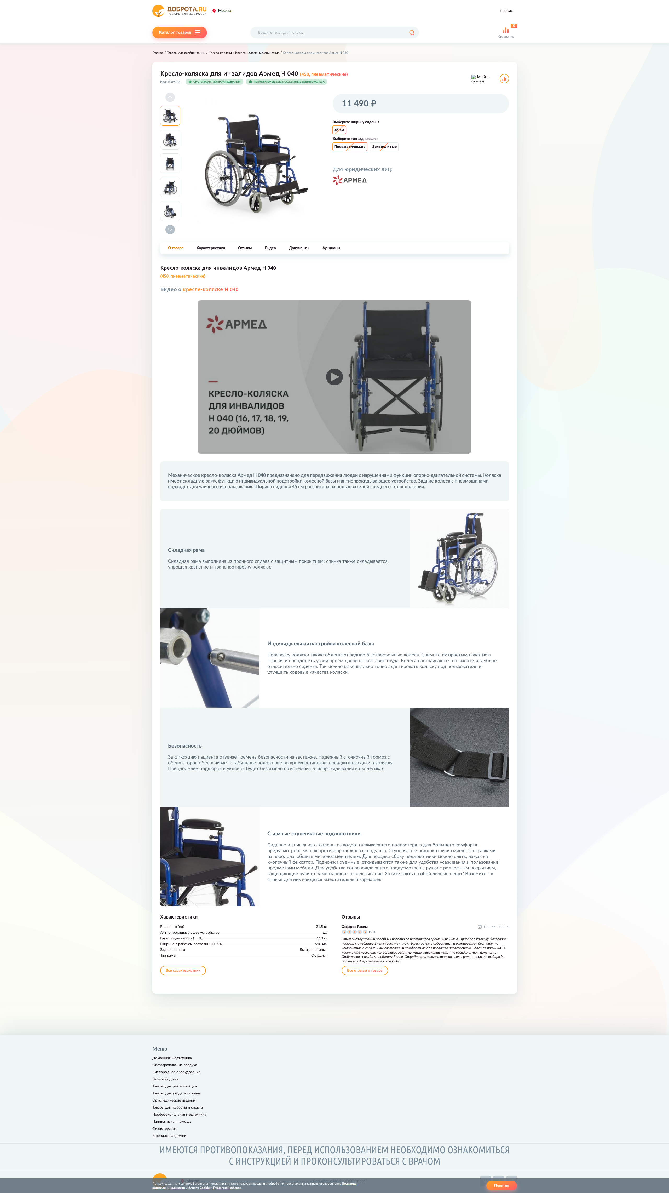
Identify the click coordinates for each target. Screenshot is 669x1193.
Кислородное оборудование (176, 1072)
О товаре (175, 248)
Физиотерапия (164, 1129)
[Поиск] (411, 32)
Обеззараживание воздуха (174, 1065)
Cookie (205, 1187)
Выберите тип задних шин (355, 139)
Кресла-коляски (220, 52)
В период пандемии (169, 1136)
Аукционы (331, 248)
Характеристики (211, 248)
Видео (270, 248)
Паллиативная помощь (171, 1121)
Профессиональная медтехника (179, 1114)
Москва (224, 11)
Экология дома (165, 1079)
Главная (157, 52)
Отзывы (245, 248)
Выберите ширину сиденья (356, 122)
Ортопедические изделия (174, 1100)
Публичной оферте (227, 1187)
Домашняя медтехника (172, 1058)
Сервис (506, 11)
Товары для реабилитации (186, 52)
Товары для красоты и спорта (177, 1107)
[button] (170, 97)
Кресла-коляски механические (257, 52)
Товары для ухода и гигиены (176, 1093)
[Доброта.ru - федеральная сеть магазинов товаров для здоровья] (179, 11)
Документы (299, 248)
